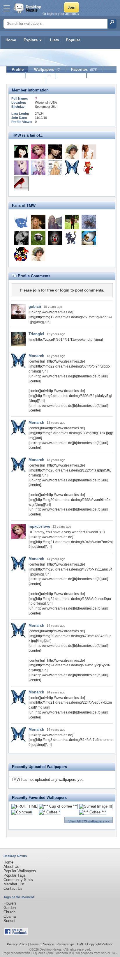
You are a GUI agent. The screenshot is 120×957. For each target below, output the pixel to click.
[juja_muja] (38, 238)
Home (11, 40)
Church (9, 912)
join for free (43, 290)
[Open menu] (6, 8)
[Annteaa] (38, 222)
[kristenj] (89, 222)
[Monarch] (72, 168)
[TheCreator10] (21, 254)
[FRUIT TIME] (24, 806)
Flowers (10, 903)
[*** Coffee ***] (92, 812)
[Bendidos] (55, 222)
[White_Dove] (89, 152)
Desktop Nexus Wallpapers (28, 8)
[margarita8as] (72, 152)
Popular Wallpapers (19, 871)
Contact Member (26, 81)
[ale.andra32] (21, 222)
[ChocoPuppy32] (89, 238)
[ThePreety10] (72, 238)
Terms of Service (42, 944)
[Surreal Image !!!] (95, 806)
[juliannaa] (21, 184)
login (64, 290)
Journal (41, 75)
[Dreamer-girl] (38, 168)
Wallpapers (47, 69)
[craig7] (72, 222)
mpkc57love (39, 526)
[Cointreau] (21, 812)
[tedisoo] (55, 168)
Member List (13, 884)
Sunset (9, 921)
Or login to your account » (61, 13)
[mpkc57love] (38, 152)
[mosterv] (21, 152)
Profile (18, 69)
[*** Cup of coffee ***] (58, 806)
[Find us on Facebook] (16, 934)
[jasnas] (89, 168)
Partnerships (66, 944)
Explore (31, 40)
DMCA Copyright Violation (95, 944)
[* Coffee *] (49, 812)
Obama (9, 916)
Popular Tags (14, 875)
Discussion (71, 75)
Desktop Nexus (51, 949)
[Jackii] (21, 168)
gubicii (35, 306)
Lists (54, 40)
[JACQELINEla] (55, 152)
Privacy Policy (17, 944)
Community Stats (18, 879)
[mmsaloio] (21, 238)
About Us (11, 866)
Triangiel (36, 334)
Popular (73, 40)
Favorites (84, 69)
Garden (9, 907)
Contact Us (12, 888)
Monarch (36, 356)
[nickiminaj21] (55, 238)
